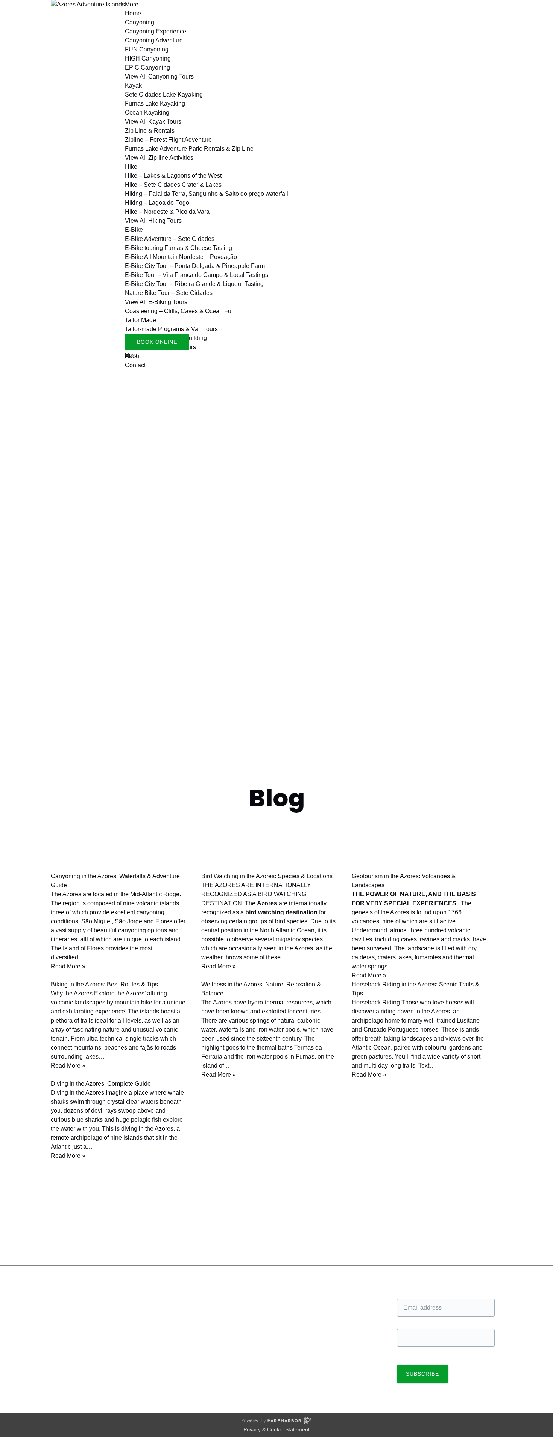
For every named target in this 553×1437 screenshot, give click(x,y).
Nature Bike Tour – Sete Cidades (169, 293)
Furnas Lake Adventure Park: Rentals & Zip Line (189, 148)
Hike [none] (131, 166)
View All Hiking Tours (153, 221)
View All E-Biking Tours (156, 302)
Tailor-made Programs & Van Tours (171, 329)
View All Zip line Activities (159, 157)
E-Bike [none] (134, 230)
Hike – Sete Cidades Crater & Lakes (173, 185)
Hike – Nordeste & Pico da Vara (167, 212)
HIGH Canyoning (148, 58)
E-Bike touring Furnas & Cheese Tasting (178, 248)
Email (404, 1291)
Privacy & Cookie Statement (276, 1429)
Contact (135, 365)
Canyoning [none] (139, 22)
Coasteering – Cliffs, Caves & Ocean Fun (180, 311)
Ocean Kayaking (147, 112)
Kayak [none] (133, 85)
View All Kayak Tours (153, 121)
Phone (406, 1321)
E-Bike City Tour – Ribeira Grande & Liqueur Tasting (194, 284)
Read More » (68, 966)
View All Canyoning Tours (159, 76)
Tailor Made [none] (140, 320)
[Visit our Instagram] (62, 1322)
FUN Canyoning (147, 49)
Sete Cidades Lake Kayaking (164, 94)
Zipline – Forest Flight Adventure (168, 139)
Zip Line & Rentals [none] (150, 130)
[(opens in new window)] (303, 1360)
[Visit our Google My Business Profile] (63, 1310)
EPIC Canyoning (147, 67)
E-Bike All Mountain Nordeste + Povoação (181, 257)
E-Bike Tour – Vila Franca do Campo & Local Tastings (196, 275)
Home (133, 13)
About (292, 1309)
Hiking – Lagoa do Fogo (157, 203)
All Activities (300, 1300)
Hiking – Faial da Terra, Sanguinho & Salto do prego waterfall (206, 194)
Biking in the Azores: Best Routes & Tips (104, 984)
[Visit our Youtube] (62, 1345)
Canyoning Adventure (154, 40)
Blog (14, 1245)
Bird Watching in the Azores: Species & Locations (267, 876)
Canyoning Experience (155, 31)
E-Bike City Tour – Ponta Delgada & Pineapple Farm (195, 266)
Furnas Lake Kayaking (155, 103)
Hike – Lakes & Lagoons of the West (173, 175)
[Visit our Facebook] (62, 1299)
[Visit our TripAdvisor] (65, 1334)
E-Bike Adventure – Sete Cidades (169, 239)
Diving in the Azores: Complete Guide (101, 1083)
